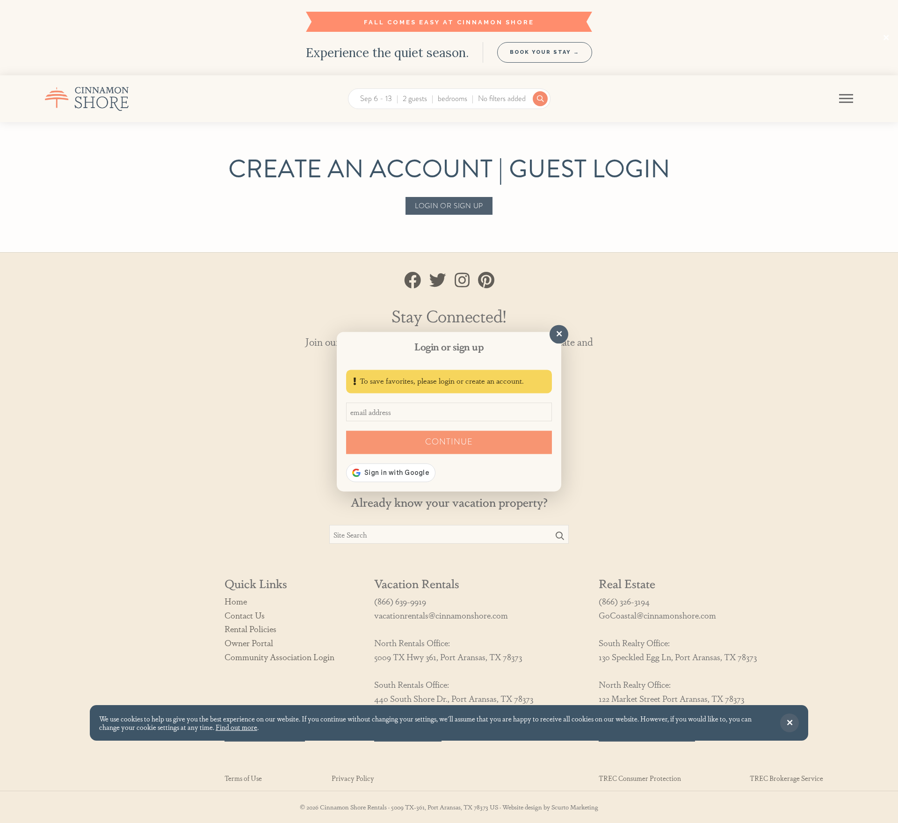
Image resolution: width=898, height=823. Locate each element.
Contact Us (244, 615)
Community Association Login (279, 656)
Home (235, 601)
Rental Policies (250, 629)
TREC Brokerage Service (786, 778)
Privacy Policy (353, 778)
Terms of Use (243, 778)
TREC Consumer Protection (640, 778)
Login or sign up (449, 206)
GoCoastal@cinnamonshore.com (657, 615)
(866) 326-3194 (624, 601)
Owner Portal (248, 643)
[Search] (560, 535)
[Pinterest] (486, 279)
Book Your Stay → (544, 52)
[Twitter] (437, 279)
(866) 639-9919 (400, 601)
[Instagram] (462, 279)
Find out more (236, 727)
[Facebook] (412, 279)
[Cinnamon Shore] (109, 99)
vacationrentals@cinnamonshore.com (441, 615)
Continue (448, 442)
